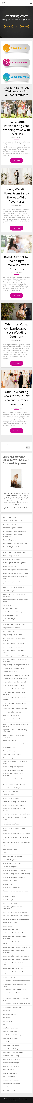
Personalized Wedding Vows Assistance (14, 802)
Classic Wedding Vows (9, 540)
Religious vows (7, 853)
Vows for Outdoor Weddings (11, 1056)
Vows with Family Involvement (12, 1083)
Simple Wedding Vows (9, 900)
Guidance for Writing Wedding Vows (13, 668)
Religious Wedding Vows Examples (13, 856)
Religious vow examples (10, 849)
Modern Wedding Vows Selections (13, 770)
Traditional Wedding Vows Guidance (13, 968)
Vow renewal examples (9, 1014)
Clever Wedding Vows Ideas (11, 556)
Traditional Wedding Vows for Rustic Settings (16, 956)
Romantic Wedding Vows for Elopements (15, 870)
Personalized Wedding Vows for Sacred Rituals (16, 814)
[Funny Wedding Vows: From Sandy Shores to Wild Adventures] (16, 176)
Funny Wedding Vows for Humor (12, 647)
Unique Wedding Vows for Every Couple (14, 989)
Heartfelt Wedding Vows (10, 671)
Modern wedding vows (9, 758)
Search (28, 447)
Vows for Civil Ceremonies (10, 1028)
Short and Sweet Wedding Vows (12, 887)
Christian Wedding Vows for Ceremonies (14, 531)
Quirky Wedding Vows (9, 846)
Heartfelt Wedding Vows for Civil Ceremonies (16, 678)
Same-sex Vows (7, 884)
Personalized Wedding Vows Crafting (13, 805)
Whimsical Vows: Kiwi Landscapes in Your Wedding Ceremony (16, 330)
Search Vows (6, 445)
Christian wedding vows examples (13, 528)
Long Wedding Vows (9, 747)
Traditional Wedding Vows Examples (13, 933)
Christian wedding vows (9, 524)
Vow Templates (7, 1017)
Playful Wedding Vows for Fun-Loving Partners (16, 842)
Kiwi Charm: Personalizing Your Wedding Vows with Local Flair (16, 128)
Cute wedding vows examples (11, 608)
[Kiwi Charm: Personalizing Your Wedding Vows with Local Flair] (16, 109)
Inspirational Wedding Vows (11, 715)
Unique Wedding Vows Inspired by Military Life (16, 1004)
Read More (16, 160)
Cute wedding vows (8, 605)
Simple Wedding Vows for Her (11, 903)
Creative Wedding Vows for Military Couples (15, 573)
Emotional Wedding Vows (10, 615)
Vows (4, 1024)
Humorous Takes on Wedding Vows (13, 685)
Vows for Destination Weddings (12, 1035)
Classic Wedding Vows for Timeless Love (15, 543)
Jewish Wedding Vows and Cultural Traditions (16, 744)
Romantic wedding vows (10, 867)
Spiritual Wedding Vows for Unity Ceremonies (16, 919)
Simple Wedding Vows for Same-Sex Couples (16, 912)
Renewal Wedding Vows (10, 860)
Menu (3, 3)
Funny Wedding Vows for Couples (12, 635)
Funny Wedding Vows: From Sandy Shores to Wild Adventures (16, 195)
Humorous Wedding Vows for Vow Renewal (15, 708)
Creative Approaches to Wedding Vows (14, 563)
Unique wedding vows (9, 977)
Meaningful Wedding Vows (10, 751)
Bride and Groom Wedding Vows (12, 521)
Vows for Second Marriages (11, 1063)
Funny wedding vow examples (11, 628)
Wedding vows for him (9, 1090)
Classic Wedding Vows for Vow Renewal (14, 552)
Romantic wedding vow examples (12, 863)
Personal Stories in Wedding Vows (13, 788)
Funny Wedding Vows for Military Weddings (15, 656)
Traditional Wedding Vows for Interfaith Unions (16, 947)
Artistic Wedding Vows (9, 517)
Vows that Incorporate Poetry (11, 1080)
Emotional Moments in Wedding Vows (14, 612)
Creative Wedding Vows (9, 566)
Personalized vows (8, 795)
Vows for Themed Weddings (11, 1066)
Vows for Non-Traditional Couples (13, 1052)
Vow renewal (6, 1011)
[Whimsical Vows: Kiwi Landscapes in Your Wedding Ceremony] (16, 311)
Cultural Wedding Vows (9, 591)
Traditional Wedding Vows (10, 929)
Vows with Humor (8, 1087)
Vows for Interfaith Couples (11, 1045)
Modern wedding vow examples (12, 754)
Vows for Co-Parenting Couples (12, 1031)
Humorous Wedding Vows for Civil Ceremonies (16, 689)
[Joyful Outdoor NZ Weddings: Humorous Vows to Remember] (16, 244)
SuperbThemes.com (16, 1101)
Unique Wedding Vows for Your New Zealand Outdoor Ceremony (17, 398)
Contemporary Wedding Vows (11, 559)
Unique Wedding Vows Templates (12, 1007)
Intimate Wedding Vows (10, 740)
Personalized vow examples (11, 791)
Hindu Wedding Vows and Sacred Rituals (14, 682)
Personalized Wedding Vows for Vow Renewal (16, 833)
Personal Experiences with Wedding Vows (15, 784)
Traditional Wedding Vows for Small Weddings (16, 959)
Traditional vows (7, 926)
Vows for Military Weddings (11, 1049)
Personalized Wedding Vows (11, 798)
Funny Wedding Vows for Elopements (14, 643)
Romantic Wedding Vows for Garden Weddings (16, 874)
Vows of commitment (9, 1076)
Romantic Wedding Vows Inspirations (14, 877)
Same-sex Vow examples (10, 880)
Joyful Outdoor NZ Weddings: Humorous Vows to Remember (16, 263)
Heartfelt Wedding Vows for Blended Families (16, 675)
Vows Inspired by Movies (10, 1073)
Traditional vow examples (10, 922)
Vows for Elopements (9, 1042)
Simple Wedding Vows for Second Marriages (16, 915)
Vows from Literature (9, 1069)
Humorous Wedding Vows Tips (12, 712)
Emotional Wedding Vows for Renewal (14, 624)
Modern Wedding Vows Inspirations (13, 767)
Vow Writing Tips (7, 1021)
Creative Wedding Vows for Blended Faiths (15, 569)
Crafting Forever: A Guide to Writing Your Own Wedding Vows (16, 460)
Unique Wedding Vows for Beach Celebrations (16, 980)
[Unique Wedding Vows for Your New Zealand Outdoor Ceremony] (16, 379)
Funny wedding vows (9, 631)
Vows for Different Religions (11, 1038)
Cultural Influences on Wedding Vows (13, 587)
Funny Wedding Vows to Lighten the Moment (16, 665)
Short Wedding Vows (9, 896)
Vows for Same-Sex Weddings (11, 1059)
